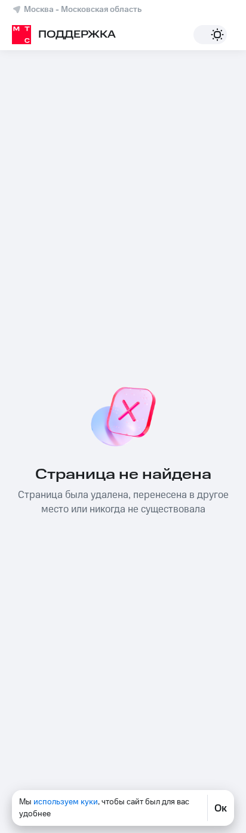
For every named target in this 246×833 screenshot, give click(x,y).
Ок (220, 808)
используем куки (65, 802)
